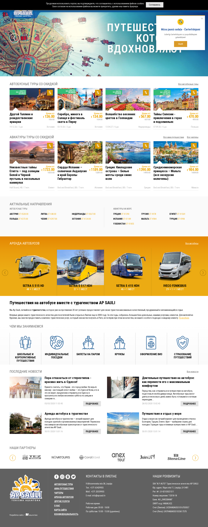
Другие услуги (62, 501)
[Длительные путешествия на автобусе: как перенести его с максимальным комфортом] (123, 387)
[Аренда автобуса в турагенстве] (26, 423)
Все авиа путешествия (173, 137)
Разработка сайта (16, 515)
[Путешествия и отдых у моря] (123, 423)
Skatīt (180, 44)
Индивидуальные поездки (57, 356)
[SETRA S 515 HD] (33, 267)
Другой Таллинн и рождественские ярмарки (21, 118)
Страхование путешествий (183, 356)
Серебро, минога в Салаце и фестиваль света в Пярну (71, 118)
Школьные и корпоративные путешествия (25, 357)
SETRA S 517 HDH (80, 286)
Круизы (120, 354)
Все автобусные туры (188, 84)
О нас (57, 505)
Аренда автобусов (64, 497)
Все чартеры (192, 137)
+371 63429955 (97, 487)
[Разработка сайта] (32, 515)
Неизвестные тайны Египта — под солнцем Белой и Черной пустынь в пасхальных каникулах (25, 174)
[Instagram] (62, 476)
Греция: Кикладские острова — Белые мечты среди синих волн (119, 173)
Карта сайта (60, 510)
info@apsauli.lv (98, 495)
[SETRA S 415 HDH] (127, 267)
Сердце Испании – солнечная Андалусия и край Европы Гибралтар (72, 173)
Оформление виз (151, 354)
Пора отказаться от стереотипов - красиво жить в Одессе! (68, 380)
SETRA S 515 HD (33, 286)
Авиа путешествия (64, 488)
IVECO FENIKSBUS (174, 286)
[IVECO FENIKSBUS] (174, 267)
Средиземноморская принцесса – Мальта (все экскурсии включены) (167, 173)
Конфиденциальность (66, 514)
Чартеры (58, 493)
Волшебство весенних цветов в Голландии (120, 116)
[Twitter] (73, 476)
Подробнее (184, 318)
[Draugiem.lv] (67, 476)
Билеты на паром (88, 354)
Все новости (192, 371)
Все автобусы (191, 243)
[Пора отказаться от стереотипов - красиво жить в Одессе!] (26, 387)
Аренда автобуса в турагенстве (66, 413)
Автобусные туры (63, 484)
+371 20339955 (97, 491)
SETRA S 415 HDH (127, 286)
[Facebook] (56, 476)
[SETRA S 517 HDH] (80, 267)
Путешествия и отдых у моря (161, 413)
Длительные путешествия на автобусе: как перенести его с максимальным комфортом (168, 381)
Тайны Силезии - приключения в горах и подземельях (167, 118)
